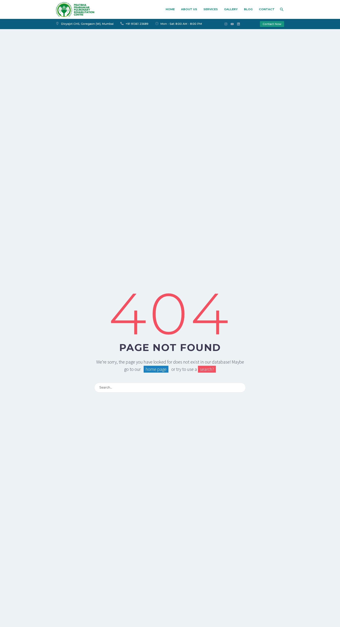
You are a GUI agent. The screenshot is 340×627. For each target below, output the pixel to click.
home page (156, 369)
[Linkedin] (238, 24)
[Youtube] (232, 24)
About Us (189, 9)
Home (170, 9)
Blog (248, 9)
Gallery (231, 9)
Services (210, 9)
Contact (266, 9)
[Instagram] (226, 24)
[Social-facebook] (219, 24)
